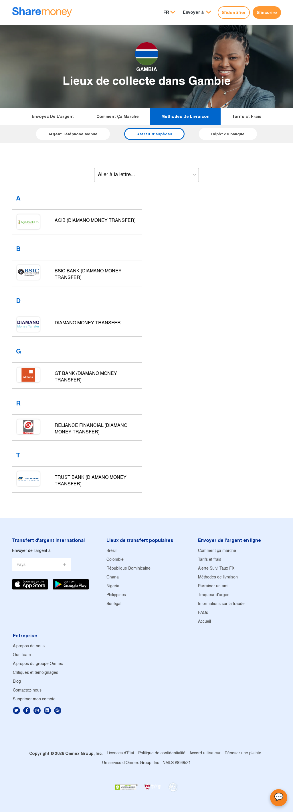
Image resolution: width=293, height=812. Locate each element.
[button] (197, 12)
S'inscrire (267, 12)
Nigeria (112, 586)
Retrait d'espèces (154, 134)
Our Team (22, 655)
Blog (17, 681)
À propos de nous (29, 646)
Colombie (115, 559)
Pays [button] (21, 565)
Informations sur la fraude (221, 604)
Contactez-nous (27, 690)
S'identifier (234, 12)
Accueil (204, 621)
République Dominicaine (128, 568)
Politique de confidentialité (161, 753)
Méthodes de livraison (185, 116)
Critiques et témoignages (35, 673)
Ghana (112, 577)
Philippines (116, 595)
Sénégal (113, 604)
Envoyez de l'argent (53, 116)
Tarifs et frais (247, 116)
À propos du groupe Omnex (38, 664)
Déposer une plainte (243, 753)
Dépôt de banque (228, 134)
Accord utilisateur (205, 753)
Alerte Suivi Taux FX (216, 568)
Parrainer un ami (213, 586)
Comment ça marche (117, 116)
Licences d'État (120, 753)
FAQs (203, 613)
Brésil (111, 551)
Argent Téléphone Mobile (73, 134)
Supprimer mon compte (34, 699)
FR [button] (166, 12)
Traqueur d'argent (214, 595)
